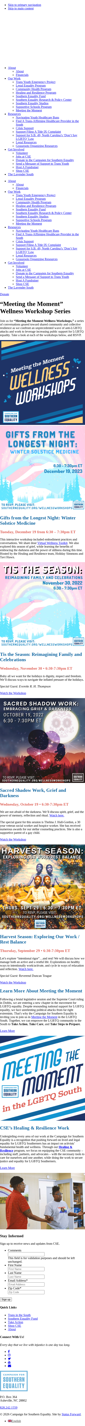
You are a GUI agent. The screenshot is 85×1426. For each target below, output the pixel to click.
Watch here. (56, 815)
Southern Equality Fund (23, 1318)
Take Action (15, 1322)
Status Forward (71, 1414)
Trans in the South (19, 1315)
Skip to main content (21, 8)
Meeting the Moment (44, 1017)
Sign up (6, 1299)
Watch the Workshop (13, 693)
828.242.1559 (8, 1407)
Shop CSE (14, 1325)
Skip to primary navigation (24, 5)
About (12, 1329)
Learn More (7, 1030)
